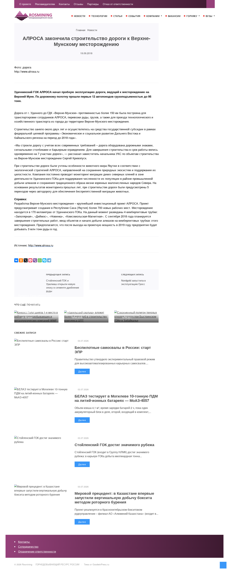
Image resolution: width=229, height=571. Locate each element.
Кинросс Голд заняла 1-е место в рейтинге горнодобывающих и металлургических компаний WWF (34, 303)
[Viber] (35, 260)
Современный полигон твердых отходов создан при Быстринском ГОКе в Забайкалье (135, 305)
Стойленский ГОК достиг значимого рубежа (114, 444)
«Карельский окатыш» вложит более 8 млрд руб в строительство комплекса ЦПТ (85, 305)
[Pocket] (30, 260)
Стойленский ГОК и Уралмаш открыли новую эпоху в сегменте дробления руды (28, 283)
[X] (26, 260)
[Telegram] (49, 260)
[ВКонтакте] (16, 260)
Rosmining (39, 17)
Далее (82, 371)
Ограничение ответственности (37, 551)
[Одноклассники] (21, 260)
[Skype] (44, 260)
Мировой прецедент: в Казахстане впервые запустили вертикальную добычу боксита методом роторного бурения (114, 498)
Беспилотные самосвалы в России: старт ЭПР (113, 349)
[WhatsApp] (40, 260)
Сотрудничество (28, 547)
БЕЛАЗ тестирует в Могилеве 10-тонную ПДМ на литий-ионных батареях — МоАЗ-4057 (116, 398)
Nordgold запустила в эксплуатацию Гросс (103, 279)
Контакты (24, 542)
